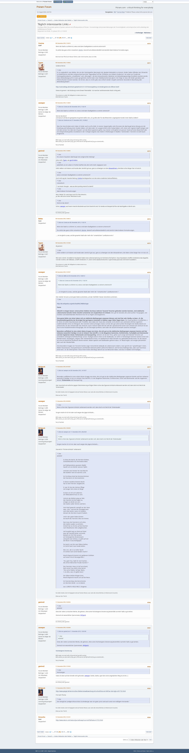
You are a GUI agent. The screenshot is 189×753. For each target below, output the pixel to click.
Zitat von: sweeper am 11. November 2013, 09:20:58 (72, 432)
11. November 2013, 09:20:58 (63, 401)
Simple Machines (52, 751)
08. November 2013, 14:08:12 (63, 218)
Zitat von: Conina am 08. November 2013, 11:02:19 (72, 107)
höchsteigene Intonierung (64, 651)
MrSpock (41, 367)
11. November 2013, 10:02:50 (63, 428)
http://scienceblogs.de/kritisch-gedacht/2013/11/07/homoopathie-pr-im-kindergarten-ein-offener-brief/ (87, 87)
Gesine (81, 50)
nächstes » (147, 33)
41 (65, 38)
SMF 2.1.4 (37, 751)
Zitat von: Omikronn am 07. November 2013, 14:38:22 (73, 120)
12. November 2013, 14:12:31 (63, 717)
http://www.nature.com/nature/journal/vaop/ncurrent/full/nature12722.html (79, 720)
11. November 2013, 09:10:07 (63, 366)
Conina (41, 43)
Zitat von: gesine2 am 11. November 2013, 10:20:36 (72, 631)
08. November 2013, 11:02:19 (63, 43)
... (54, 38)
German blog (120, 12)
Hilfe (134, 751)
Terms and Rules (141, 751)
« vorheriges (139, 33)
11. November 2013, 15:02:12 (63, 688)
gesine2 (41, 151)
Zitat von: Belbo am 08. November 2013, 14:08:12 (71, 276)
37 (56, 38)
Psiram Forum (44, 7)
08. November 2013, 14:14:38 (63, 243)
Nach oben (40, 732)
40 (63, 38)
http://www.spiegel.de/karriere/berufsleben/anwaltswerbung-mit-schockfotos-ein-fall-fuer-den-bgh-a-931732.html (91, 691)
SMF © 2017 (44, 751)
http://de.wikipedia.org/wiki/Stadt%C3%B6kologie (72, 304)
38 (58, 38)
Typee (40, 63)
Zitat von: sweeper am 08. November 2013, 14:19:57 (72, 370)
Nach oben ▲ (150, 751)
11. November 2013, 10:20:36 (63, 602)
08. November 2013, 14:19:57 (63, 272)
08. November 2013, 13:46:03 (63, 150)
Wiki (115, 12)
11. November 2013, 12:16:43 (63, 666)
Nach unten (40, 38)
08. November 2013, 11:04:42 (63, 62)
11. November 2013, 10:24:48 (63, 627)
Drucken (148, 38)
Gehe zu (125, 739)
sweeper (41, 103)
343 (69, 38)
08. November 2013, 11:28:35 (63, 103)
